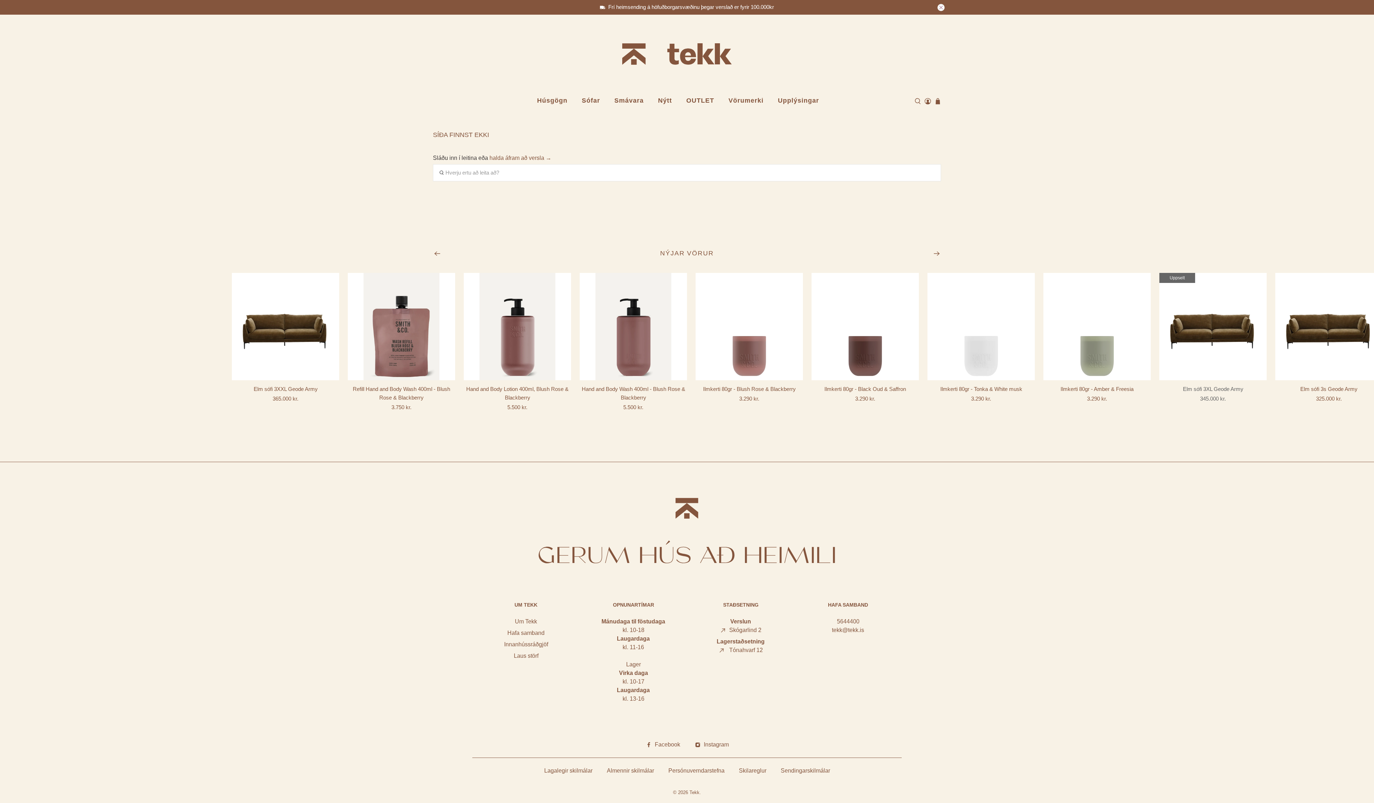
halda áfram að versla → (520, 158)
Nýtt (665, 100)
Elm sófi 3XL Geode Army (1213, 389)
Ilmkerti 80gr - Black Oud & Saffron (865, 389)
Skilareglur (752, 771)
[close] (941, 7)
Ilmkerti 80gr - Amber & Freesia (1097, 389)
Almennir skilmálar (630, 771)
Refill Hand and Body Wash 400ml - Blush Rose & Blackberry (401, 393)
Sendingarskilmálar (805, 771)
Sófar (591, 100)
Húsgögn (552, 100)
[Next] (937, 253)
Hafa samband (526, 633)
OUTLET (700, 100)
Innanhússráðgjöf (526, 644)
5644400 (848, 621)
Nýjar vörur (687, 253)
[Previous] (437, 253)
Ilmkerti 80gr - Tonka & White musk (981, 389)
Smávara (629, 100)
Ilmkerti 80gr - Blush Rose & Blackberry (749, 389)
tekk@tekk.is (848, 630)
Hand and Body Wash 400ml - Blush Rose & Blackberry (633, 393)
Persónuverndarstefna (696, 771)
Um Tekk (526, 621)
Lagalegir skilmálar (568, 771)
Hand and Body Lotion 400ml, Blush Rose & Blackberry (517, 393)
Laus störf (526, 656)
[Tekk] (687, 55)
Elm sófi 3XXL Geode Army (286, 389)
